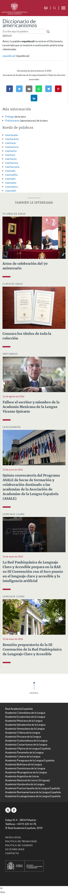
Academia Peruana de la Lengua (23, 736)
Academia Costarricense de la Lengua (26, 744)
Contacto (12, 853)
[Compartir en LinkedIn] (34, 98)
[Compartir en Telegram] (48, 88)
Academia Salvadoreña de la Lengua (25, 724)
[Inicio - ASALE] (14, 7)
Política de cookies (19, 845)
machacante (12, 138)
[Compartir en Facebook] (9, 88)
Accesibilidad (14, 849)
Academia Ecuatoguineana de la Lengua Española (33, 796)
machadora (11, 186)
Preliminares (12, 120)
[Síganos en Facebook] (14, 810)
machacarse (11, 146)
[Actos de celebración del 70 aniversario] (34, 237)
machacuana (12, 166)
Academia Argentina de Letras (22, 776)
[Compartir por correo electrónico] (29, 88)
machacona (11, 162)
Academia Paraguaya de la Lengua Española (29, 760)
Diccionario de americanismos (19, 23)
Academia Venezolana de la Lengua (25, 728)
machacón (11, 158)
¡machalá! (10, 190)
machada (10, 170)
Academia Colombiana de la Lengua (25, 712)
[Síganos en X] (8, 810)
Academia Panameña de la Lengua (24, 752)
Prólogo (9, 116)
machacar (10, 142)
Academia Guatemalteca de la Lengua (26, 740)
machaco (10, 154)
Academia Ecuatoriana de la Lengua (25, 716)
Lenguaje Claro (14, 514)
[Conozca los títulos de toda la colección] (34, 307)
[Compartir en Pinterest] (58, 88)
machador (11, 182)
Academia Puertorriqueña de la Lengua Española (32, 788)
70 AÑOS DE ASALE (14, 214)
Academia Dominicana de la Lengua (25, 768)
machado (10, 178)
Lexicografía (12, 427)
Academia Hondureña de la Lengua (24, 784)
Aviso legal (13, 837)
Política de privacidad (21, 841)
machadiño (11, 174)
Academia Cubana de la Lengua (22, 756)
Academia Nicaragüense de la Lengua (26, 772)
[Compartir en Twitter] (19, 88)
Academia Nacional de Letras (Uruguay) (27, 780)
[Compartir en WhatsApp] (38, 88)
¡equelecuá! (9, 55)
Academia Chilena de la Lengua (22, 732)
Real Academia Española (19, 708)
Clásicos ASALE (12, 284)
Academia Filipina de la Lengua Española (28, 748)
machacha (11, 150)
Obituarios (10, 354)
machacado (11, 134)
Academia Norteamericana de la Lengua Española (33, 792)
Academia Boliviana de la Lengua (23, 764)
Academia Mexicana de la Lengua (23, 720)
